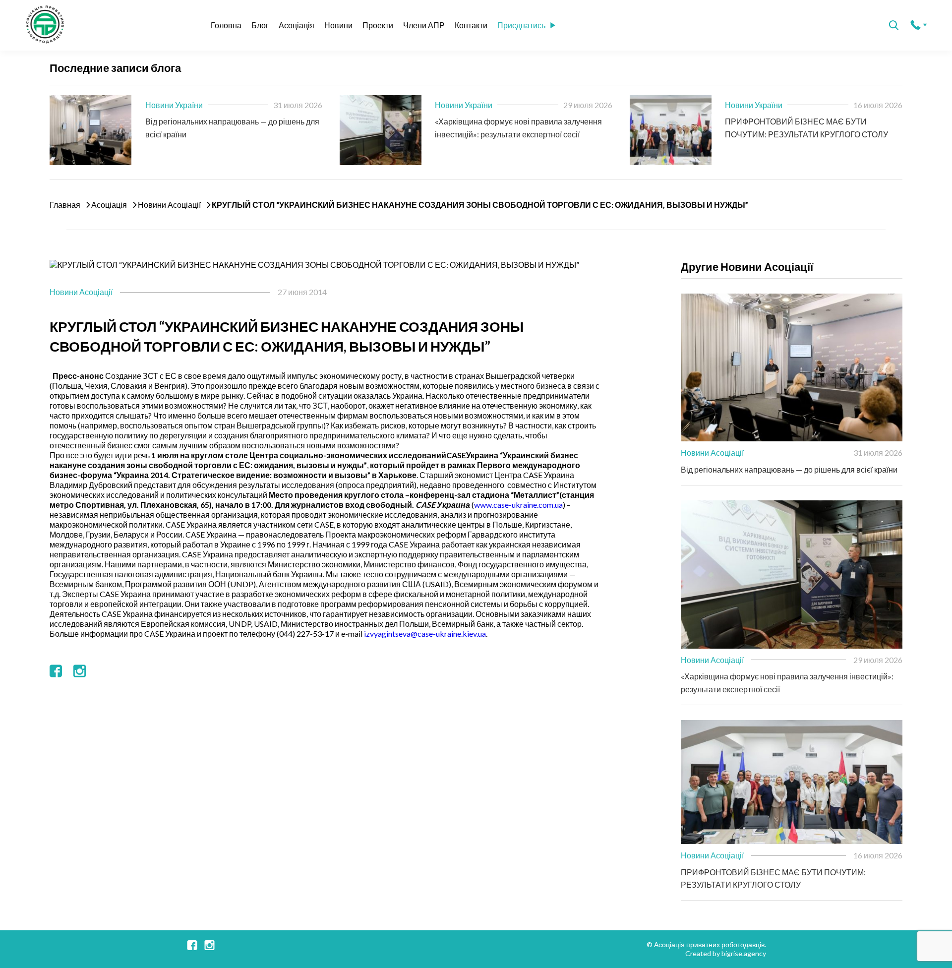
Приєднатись (521, 25)
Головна (226, 25)
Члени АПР (424, 25)
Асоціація (296, 25)
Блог (260, 25)
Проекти (377, 25)
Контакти (471, 25)
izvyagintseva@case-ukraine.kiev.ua (425, 633)
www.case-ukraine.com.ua (518, 504)
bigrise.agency (743, 953)
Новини (338, 25)
